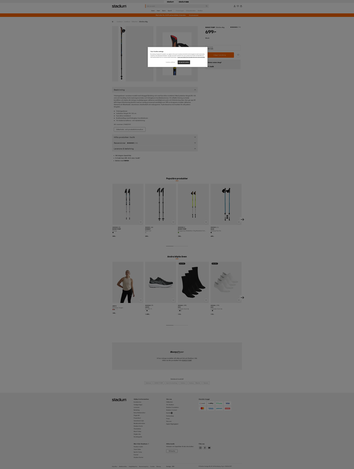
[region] (178, 57)
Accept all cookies (184, 62)
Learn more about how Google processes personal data (191, 57)
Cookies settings (170, 62)
